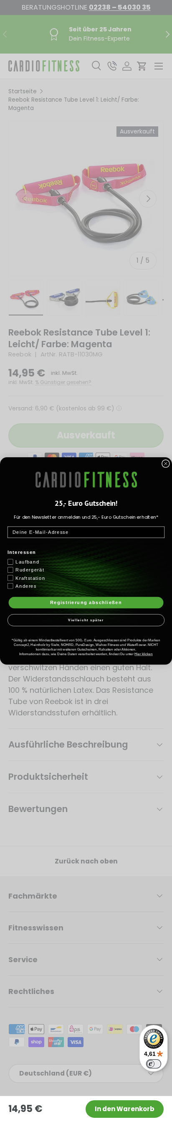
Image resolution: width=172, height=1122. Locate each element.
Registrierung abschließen (86, 602)
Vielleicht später (86, 620)
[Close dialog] (165, 463)
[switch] (153, 1063)
